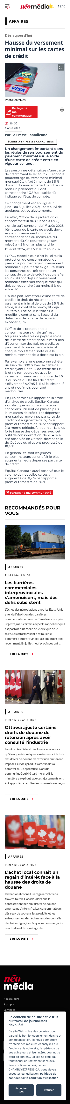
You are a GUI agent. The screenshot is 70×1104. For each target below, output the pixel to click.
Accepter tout (21, 1090)
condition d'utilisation (43, 1078)
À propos (9, 1004)
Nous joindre (11, 999)
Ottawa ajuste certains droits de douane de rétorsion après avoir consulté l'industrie (31, 735)
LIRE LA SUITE (19, 654)
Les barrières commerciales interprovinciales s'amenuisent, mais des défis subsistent (31, 592)
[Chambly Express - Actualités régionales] (35, 6)
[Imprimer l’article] (62, 110)
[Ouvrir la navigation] (7, 6)
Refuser (49, 1089)
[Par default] (19, 981)
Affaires (18, 21)
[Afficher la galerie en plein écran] (61, 67)
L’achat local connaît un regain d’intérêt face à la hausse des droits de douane (32, 880)
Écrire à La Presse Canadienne (31, 141)
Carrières (9, 1010)
